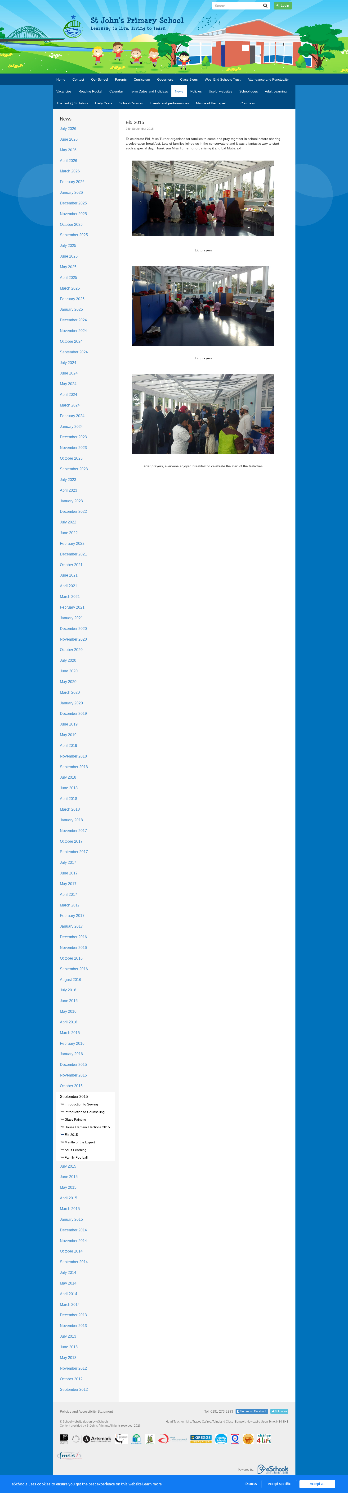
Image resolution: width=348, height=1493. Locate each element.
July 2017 (68, 862)
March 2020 (70, 692)
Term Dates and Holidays (149, 91)
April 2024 (68, 395)
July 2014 (68, 1273)
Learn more (152, 1484)
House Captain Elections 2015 (87, 1127)
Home (60, 79)
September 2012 (74, 1389)
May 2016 (68, 1011)
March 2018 (70, 809)
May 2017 (68, 884)
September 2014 (74, 1262)
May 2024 (68, 384)
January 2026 (71, 192)
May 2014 (68, 1283)
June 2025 (69, 256)
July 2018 (68, 777)
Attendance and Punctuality (268, 79)
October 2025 (71, 224)
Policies (196, 91)
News (179, 91)
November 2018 (73, 756)
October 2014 (71, 1251)
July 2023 (68, 480)
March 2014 (70, 1305)
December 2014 (73, 1230)
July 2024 (68, 363)
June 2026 (69, 139)
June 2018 (69, 788)
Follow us (280, 1411)
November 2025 (73, 214)
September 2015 (74, 1097)
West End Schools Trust (223, 79)
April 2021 (68, 586)
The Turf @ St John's (72, 103)
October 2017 (71, 841)
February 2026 (72, 182)
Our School (99, 79)
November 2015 (73, 1075)
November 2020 (73, 639)
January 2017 (71, 926)
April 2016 (68, 1022)
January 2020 (71, 703)
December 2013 (73, 1315)
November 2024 (73, 331)
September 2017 (74, 852)
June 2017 (69, 873)
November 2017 (73, 831)
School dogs (248, 91)
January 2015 (71, 1219)
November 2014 (73, 1241)
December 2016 (73, 937)
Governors (165, 79)
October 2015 (71, 1086)
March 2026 (70, 171)
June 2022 (69, 533)
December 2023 (73, 437)
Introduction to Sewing (81, 1104)
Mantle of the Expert (211, 103)
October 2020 (71, 650)
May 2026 (68, 150)
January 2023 (71, 501)
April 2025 (68, 278)
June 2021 (69, 575)
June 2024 (69, 373)
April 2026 (68, 161)
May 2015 (68, 1187)
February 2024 (72, 416)
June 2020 (69, 671)
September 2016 (74, 969)
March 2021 (70, 597)
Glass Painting (75, 1119)
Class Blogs (189, 79)
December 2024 (73, 320)
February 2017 (72, 916)
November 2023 (73, 448)
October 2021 (71, 565)
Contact (78, 79)
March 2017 (70, 905)
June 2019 (69, 724)
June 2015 (69, 1177)
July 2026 (68, 129)
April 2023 (68, 490)
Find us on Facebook (253, 1411)
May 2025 (68, 267)
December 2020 (73, 629)
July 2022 (68, 522)
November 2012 (73, 1368)
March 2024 (70, 405)
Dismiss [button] (251, 1484)
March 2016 (70, 1033)
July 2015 (68, 1166)
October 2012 (71, 1379)
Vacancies (63, 91)
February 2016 (72, 1043)
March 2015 (70, 1209)
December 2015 (73, 1065)
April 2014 (68, 1294)
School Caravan (131, 103)
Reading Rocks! (90, 91)
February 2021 (72, 607)
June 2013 (69, 1347)
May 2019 (68, 735)
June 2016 (69, 1001)
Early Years (103, 103)
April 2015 (68, 1198)
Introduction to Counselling (85, 1112)
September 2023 (74, 469)
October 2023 (71, 458)
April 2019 (68, 746)
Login (284, 5)
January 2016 (71, 1054)
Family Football (76, 1157)
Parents (121, 79)
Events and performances (169, 103)
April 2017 (68, 894)
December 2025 (73, 203)
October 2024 (71, 341)
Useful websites (220, 91)
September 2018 (74, 767)
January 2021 (71, 618)
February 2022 (72, 543)
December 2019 (73, 714)
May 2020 (68, 682)
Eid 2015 (71, 1135)
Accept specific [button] (279, 1484)
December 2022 (73, 511)
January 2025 (71, 309)
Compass (248, 103)
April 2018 (68, 799)
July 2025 (68, 246)
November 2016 (73, 948)
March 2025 (70, 288)
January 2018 (71, 820)
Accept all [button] (317, 1484)
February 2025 (72, 299)
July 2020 (68, 660)
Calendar (116, 91)
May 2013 (68, 1358)
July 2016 (68, 990)
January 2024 (71, 427)
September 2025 (74, 235)
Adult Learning (276, 91)
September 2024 (74, 352)
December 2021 (73, 554)
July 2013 (68, 1336)
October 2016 (71, 958)
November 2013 (73, 1326)
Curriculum (142, 79)
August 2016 (70, 980)
